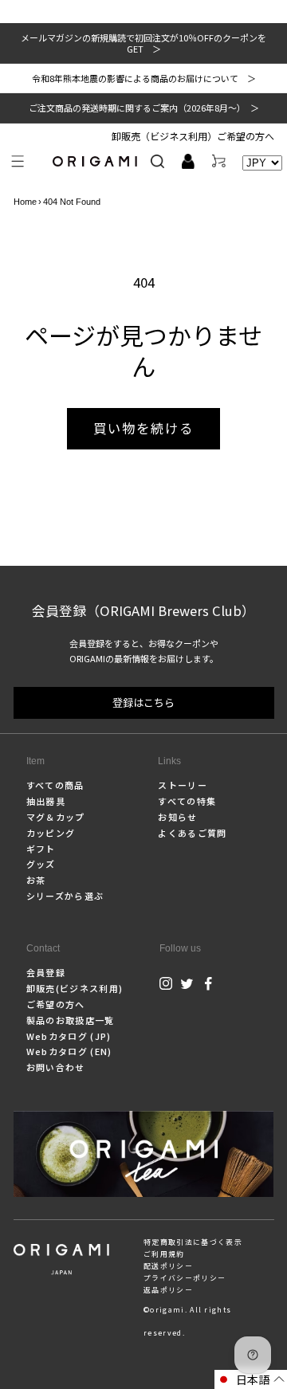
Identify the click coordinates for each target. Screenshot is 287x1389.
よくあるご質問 (192, 832)
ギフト (41, 848)
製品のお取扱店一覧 (70, 1020)
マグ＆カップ (55, 816)
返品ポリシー (168, 1290)
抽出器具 (45, 801)
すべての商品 (55, 785)
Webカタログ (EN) (69, 1051)
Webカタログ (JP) (69, 1036)
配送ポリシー (168, 1266)
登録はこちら (143, 702)
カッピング (51, 832)
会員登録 (45, 972)
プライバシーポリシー (185, 1278)
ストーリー (182, 785)
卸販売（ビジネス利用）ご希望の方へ (193, 136)
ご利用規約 (164, 1254)
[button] (17, 161)
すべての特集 (187, 801)
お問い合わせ (55, 1067)
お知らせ (177, 816)
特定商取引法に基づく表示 (193, 1242)
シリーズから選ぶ (65, 895)
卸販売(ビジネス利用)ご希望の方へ (75, 996)
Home (25, 201)
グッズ (41, 863)
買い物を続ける (144, 427)
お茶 (36, 879)
